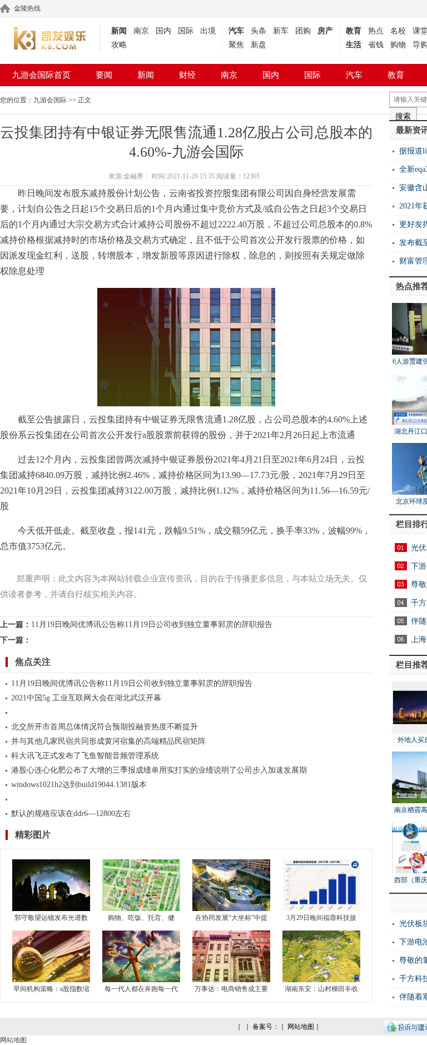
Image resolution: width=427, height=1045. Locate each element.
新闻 (119, 31)
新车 (281, 31)
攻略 (119, 45)
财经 (187, 75)
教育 (353, 31)
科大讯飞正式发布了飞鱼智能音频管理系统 (85, 756)
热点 (376, 31)
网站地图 (300, 1027)
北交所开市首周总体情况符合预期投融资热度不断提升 (104, 727)
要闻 (104, 75)
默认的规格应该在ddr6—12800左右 (71, 813)
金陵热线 (27, 8)
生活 (353, 45)
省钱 (376, 45)
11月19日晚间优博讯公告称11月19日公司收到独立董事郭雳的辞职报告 (151, 624)
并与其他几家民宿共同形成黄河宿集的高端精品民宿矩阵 (108, 741)
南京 (141, 31)
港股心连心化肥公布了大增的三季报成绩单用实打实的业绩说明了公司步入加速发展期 (159, 770)
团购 (303, 31)
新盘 (258, 45)
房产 (325, 31)
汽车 (236, 31)
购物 (398, 45)
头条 (258, 31)
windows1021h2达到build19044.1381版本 (79, 784)
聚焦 (236, 45)
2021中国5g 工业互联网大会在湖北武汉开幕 (86, 698)
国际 (185, 31)
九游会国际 (50, 100)
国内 (163, 31)
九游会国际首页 (41, 75)
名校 (398, 31)
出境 (208, 31)
